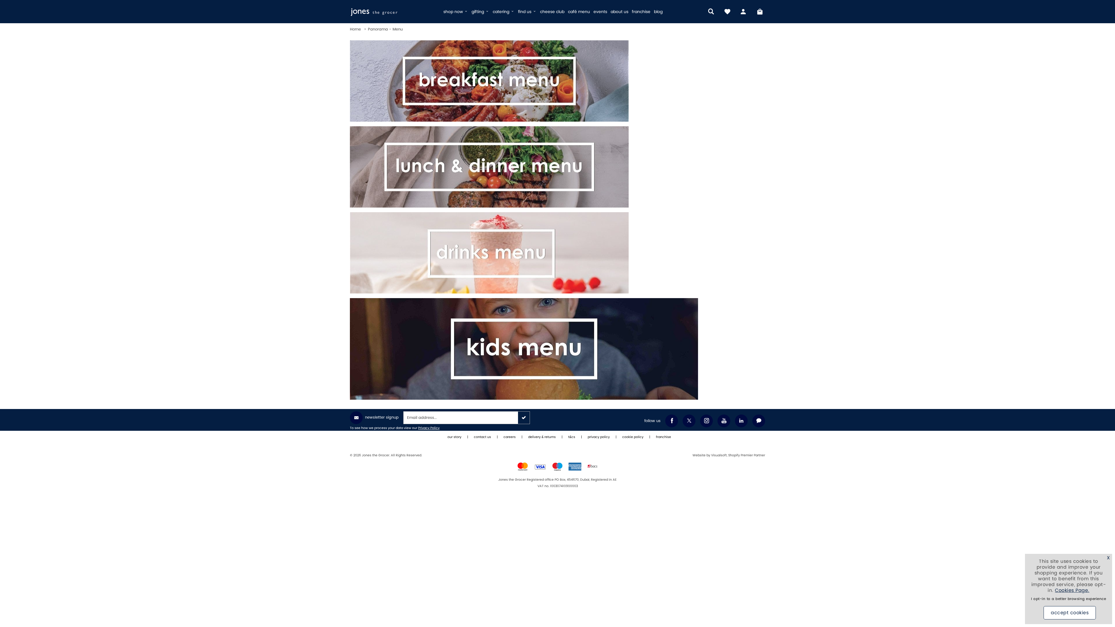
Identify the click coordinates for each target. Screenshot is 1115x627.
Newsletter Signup (382, 417)
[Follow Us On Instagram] (706, 421)
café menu (579, 11)
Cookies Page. (1072, 590)
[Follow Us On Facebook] (671, 421)
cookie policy (632, 437)
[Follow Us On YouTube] (723, 421)
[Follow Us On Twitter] (689, 421)
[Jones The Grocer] (394, 11)
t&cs (571, 437)
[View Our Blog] (758, 421)
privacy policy (599, 437)
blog (658, 11)
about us (619, 11)
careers (509, 437)
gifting (478, 11)
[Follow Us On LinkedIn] (741, 421)
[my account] (743, 11)
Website (699, 455)
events (600, 11)
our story (454, 437)
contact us (482, 437)
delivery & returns (542, 437)
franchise (641, 11)
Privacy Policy (429, 428)
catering (501, 11)
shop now (453, 11)
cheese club (552, 11)
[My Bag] (760, 11)
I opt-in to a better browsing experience (1068, 599)
